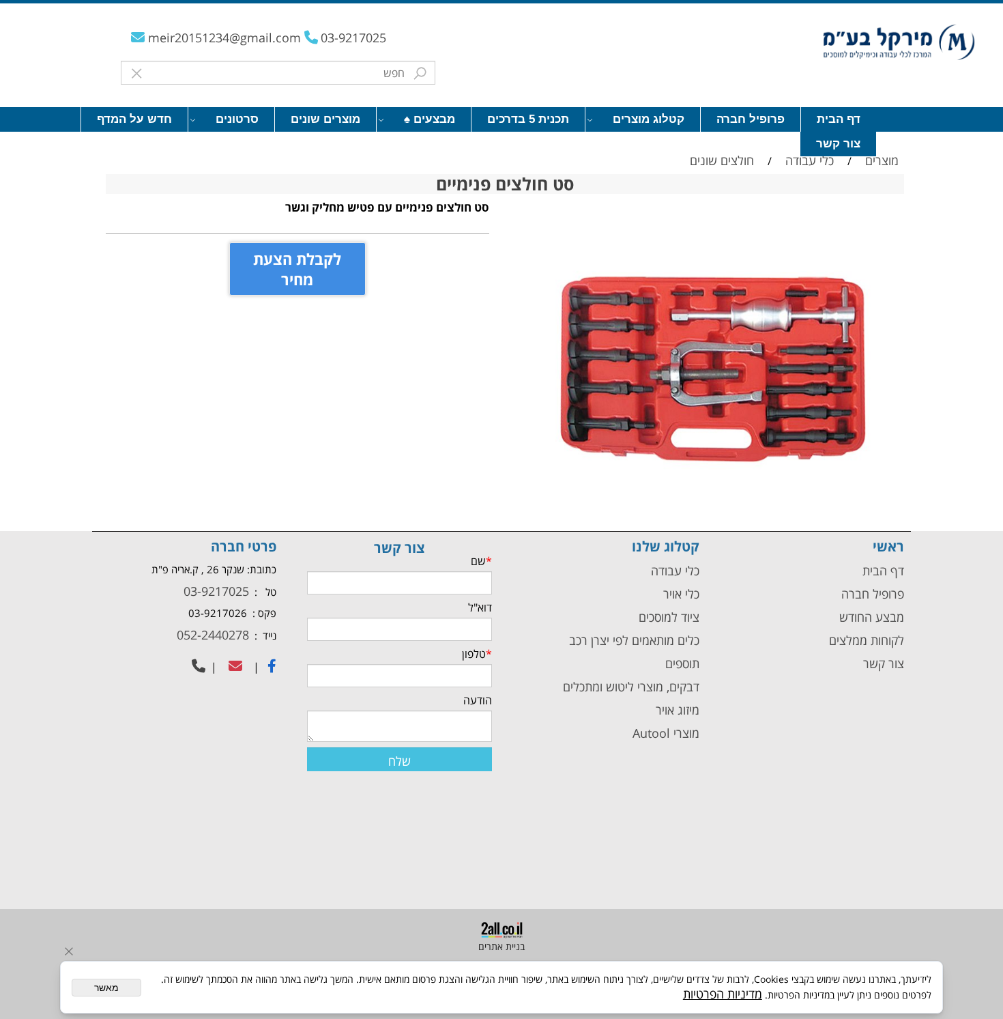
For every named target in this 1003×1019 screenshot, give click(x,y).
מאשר (106, 987)
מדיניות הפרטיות (722, 994)
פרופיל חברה (750, 119)
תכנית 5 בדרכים (528, 119)
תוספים (680, 663)
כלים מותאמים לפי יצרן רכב (634, 640)
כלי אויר (681, 594)
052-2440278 (211, 635)
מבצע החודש (871, 617)
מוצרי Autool (666, 733)
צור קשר (838, 143)
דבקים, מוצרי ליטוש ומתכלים (629, 686)
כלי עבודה (673, 570)
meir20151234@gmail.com (226, 37)
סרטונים (237, 119)
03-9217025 (353, 37)
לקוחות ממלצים (866, 640)
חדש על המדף (134, 119)
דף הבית (838, 119)
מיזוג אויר (677, 710)
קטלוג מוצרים (648, 119)
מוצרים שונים (325, 119)
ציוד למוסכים (667, 617)
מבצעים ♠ (429, 119)
